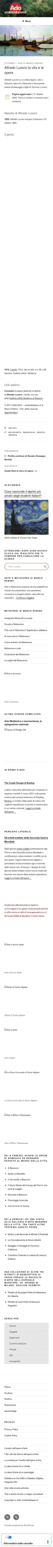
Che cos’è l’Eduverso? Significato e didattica (25, 630)
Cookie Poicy (10, 1435)
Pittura (7, 1386)
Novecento (15, 432)
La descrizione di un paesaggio (19, 1472)
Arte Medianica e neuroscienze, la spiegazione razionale (23, 722)
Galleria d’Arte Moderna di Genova (25, 398)
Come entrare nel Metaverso (18, 642)
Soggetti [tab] (13, 1331)
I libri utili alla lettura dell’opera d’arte (21, 1454)
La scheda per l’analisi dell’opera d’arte (22, 1460)
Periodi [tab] (12, 1349)
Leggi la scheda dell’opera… (17, 877)
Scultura (8, 1392)
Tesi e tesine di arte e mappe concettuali (23, 1493)
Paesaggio (29, 432)
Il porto (13, 369)
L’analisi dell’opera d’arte (15, 1448)
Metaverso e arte (12, 648)
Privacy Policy (11, 1429)
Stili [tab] (11, 1355)
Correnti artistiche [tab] (17, 1343)
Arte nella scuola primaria (16, 1487)
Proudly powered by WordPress (19, 1525)
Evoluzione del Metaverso (16, 654)
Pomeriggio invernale (18, 1200)
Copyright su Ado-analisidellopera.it (21, 1499)
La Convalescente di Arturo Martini (24, 1239)
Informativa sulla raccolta (18, 1543)
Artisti (13, 428)
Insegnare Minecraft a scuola (18, 618)
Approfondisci (11, 412)
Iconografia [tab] (14, 1361)
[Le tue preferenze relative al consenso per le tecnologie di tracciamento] (48, 1542)
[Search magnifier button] (45, 566)
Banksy (8, 800)
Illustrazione (10, 1404)
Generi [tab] (12, 1325)
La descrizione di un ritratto (17, 1466)
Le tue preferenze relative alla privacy (29, 1537)
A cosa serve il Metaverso (17, 636)
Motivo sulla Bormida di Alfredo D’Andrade (28, 1234)
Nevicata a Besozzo (17, 1194)
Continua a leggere (25, 597)
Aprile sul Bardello (16, 1173)
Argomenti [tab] (14, 1337)
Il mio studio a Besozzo (19, 1179)
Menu (28, 21)
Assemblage (10, 1410)
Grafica (8, 1398)
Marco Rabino (34, 63)
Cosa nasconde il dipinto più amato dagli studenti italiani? (22, 493)
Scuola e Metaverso (14, 624)
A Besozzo (13, 1167)
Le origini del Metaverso (15, 660)
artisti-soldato (23, 848)
